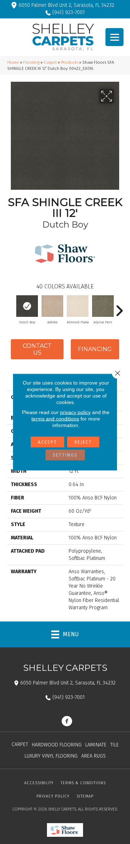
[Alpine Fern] (103, 306)
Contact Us (37, 349)
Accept (47, 442)
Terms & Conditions (83, 783)
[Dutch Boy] (27, 306)
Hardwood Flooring (57, 745)
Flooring (31, 62)
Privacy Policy (52, 796)
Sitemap (85, 796)
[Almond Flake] (77, 306)
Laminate (96, 745)
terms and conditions (55, 419)
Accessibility (38, 783)
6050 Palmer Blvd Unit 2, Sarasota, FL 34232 (66, 5)
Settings (65, 455)
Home (13, 62)
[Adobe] (52, 306)
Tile (114, 745)
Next (119, 307)
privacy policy (75, 412)
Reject (83, 442)
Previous (10, 307)
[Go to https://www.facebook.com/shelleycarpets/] (66, 722)
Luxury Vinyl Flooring (51, 756)
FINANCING (95, 349)
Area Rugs (93, 756)
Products (69, 62)
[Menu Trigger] (114, 37)
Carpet (50, 62)
